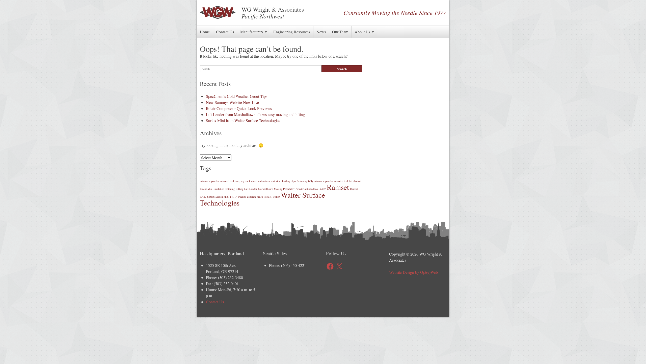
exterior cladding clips (284, 181)
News (321, 31)
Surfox (210, 196)
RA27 (322, 189)
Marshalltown (265, 189)
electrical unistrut (261, 181)
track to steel (264, 196)
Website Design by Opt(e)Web (413, 272)
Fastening (302, 181)
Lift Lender (250, 189)
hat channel (355, 181)
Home (205, 31)
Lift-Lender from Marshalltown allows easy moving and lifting (255, 114)
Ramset (338, 187)
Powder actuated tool (306, 189)
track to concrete (247, 196)
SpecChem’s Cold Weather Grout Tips (236, 96)
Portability (288, 189)
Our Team (340, 31)
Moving (278, 189)
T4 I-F (233, 196)
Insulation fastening (224, 189)
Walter (276, 196)
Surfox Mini (222, 196)
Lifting (239, 189)
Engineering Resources (291, 31)
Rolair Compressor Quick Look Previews (239, 108)
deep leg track (242, 181)
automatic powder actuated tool (217, 181)
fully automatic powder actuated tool (328, 181)
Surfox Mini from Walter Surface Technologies (243, 120)
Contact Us (225, 31)
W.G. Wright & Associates (217, 12)
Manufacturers (251, 31)
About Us (362, 31)
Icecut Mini (206, 189)
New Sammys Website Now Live (232, 102)
